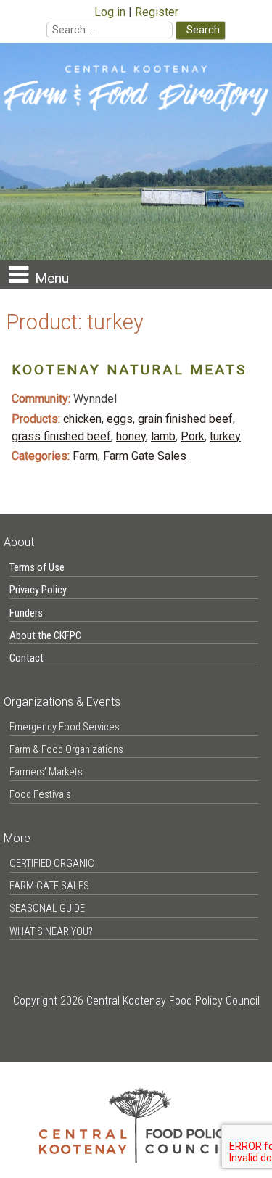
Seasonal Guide (47, 908)
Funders (26, 613)
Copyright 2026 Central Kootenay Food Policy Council (136, 1001)
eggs (120, 419)
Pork (193, 436)
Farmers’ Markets (46, 772)
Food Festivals (40, 794)
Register (156, 12)
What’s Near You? (51, 932)
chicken (82, 419)
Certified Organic (51, 863)
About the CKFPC (45, 636)
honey (131, 436)
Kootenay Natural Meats (129, 369)
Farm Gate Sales (144, 456)
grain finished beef (185, 419)
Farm (85, 456)
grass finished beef (61, 436)
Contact (26, 658)
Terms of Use (37, 567)
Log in (109, 12)
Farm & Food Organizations (66, 750)
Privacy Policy (38, 590)
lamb (163, 436)
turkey (225, 436)
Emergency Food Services (64, 727)
